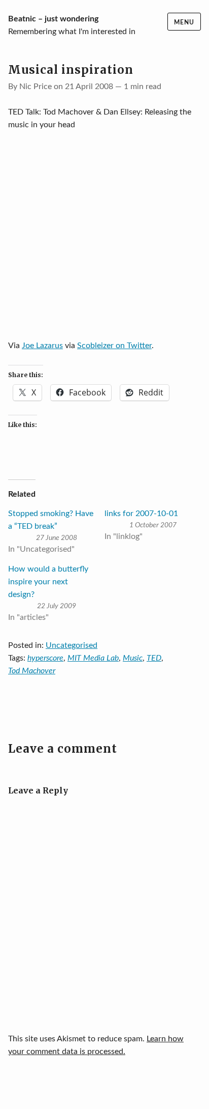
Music (133, 658)
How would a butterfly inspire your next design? (48, 582)
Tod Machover (31, 671)
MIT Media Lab (93, 658)
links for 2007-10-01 (141, 513)
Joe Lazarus (42, 346)
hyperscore (45, 658)
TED (154, 658)
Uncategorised (71, 645)
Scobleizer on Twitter (114, 346)
